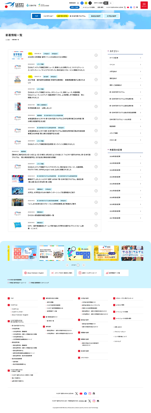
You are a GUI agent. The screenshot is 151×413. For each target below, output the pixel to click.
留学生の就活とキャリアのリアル (91, 305)
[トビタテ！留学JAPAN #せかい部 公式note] (98, 401)
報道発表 (112, 126)
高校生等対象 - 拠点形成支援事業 (22, 356)
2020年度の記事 (115, 197)
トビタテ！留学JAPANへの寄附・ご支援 (22, 375)
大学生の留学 (111, 16)
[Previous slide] (67, 265)
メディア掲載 (114, 133)
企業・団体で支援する (18, 381)
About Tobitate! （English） (20, 315)
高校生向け (113, 78)
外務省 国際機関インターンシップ (39, 283)
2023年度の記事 (115, 177)
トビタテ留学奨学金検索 (53, 305)
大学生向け (113, 71)
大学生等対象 (16, 329)
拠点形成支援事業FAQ (19, 364)
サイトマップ (117, 341)
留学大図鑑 (50, 302)
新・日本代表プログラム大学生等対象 (121, 99)
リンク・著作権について (120, 336)
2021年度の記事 (115, 190)
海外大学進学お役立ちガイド (90, 327)
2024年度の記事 (115, 170)
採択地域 (15, 362)
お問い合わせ (118, 327)
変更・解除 (100, 7)
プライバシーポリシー (120, 332)
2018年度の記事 (115, 211)
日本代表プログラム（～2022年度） (121, 119)
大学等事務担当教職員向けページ (22, 339)
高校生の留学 (95, 16)
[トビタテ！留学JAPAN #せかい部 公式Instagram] (94, 401)
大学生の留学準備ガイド (89, 302)
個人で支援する (16, 378)
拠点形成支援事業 (17, 359)
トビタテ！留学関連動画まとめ (55, 308)
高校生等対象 (16, 342)
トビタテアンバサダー (17, 312)
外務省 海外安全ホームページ (17, 283)
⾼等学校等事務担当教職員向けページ (24, 353)
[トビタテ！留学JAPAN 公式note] (137, 7)
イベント (112, 64)
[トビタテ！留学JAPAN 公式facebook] (131, 7)
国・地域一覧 (50, 321)
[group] (21, 253)
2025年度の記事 (115, 163)
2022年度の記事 (115, 184)
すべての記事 (114, 58)
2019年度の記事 (115, 204)
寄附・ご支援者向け (116, 85)
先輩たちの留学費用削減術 (89, 308)
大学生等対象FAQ (18, 337)
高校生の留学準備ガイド (89, 324)
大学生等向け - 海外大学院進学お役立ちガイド (60, 333)
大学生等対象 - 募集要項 (20, 331)
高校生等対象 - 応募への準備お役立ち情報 (25, 348)
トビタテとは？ (48, 16)
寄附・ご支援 (74, 7)
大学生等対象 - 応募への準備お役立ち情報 (25, 334)
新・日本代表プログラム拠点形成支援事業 (123, 112)
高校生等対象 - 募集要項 (20, 345)
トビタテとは (15, 309)
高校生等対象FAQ (18, 350)
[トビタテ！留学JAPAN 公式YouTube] (128, 7)
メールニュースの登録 (89, 7)
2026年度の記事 (115, 156)
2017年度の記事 (115, 218)
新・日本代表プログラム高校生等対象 (121, 106)
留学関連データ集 (52, 311)
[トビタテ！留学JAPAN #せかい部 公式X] (89, 401)
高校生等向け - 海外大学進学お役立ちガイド (59, 330)
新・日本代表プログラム (71, 16)
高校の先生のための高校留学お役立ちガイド (90, 344)
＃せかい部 (113, 140)
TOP (36, 16)
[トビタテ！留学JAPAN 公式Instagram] (134, 7)
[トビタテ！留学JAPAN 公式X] (125, 7)
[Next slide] (83, 265)
